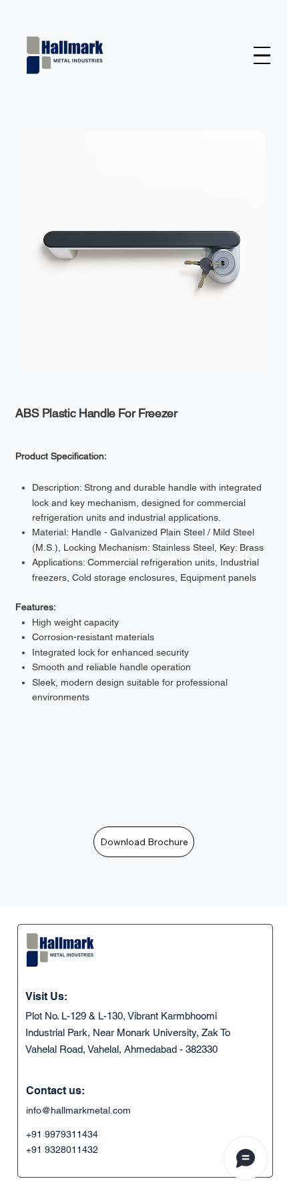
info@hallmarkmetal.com (78, 1110)
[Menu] (262, 55)
